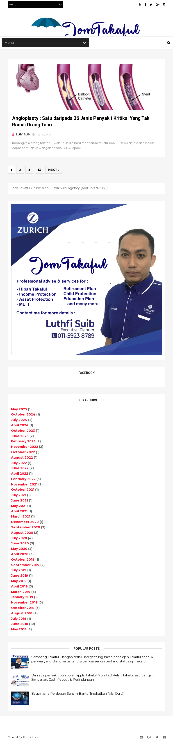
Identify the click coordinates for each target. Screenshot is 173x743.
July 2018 (18, 619)
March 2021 (20, 516)
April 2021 (19, 511)
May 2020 (19, 549)
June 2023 (20, 436)
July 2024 (19, 420)
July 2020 (19, 538)
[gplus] (157, 4)
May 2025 (19, 409)
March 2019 (20, 592)
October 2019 (22, 559)
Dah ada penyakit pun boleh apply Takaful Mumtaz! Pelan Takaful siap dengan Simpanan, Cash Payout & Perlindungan (92, 677)
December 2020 (25, 522)
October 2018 (22, 608)
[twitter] (151, 4)
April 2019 (19, 586)
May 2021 (18, 506)
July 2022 (19, 463)
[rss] (140, 4)
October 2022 (23, 452)
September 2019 (25, 565)
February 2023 (23, 441)
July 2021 (18, 495)
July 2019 (18, 570)
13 (39, 170)
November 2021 (24, 484)
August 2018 (21, 613)
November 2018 (24, 602)
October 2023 (23, 431)
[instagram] (164, 4)
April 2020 (19, 554)
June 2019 (19, 576)
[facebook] (145, 4)
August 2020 (22, 533)
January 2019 (22, 597)
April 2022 (19, 473)
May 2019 (19, 581)
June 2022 (20, 468)
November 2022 (24, 447)
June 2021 (19, 500)
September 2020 (25, 527)
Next (53, 170)
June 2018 (19, 624)
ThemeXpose (31, 737)
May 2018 (19, 629)
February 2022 (23, 479)
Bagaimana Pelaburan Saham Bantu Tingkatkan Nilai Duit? (77, 694)
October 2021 (22, 490)
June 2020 (20, 543)
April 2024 (20, 425)
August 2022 (22, 457)
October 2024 (23, 414)
